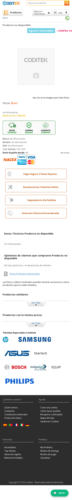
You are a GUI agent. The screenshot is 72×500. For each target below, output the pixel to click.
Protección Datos (12, 417)
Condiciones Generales (15, 414)
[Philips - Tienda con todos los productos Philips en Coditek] (19, 381)
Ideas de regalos (12, 454)
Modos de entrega (49, 450)
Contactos (9, 411)
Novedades (10, 447)
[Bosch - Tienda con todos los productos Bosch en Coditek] (15, 367)
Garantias (45, 457)
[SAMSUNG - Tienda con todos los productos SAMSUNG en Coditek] (34, 339)
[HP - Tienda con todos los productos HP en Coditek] (10, 339)
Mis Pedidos (46, 447)
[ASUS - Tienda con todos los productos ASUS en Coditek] (17, 353)
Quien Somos (11, 407)
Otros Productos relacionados (24, 273)
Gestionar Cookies (49, 421)
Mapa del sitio (47, 417)
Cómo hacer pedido (50, 411)
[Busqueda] (66, 3)
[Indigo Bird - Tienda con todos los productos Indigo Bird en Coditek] (38, 367)
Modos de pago (48, 454)
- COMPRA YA (50, 30)
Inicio (5, 17)
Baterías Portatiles (13, 457)
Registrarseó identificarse (39, 12)
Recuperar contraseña (51, 414)
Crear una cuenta (48, 407)
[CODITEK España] (12, 3)
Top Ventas (10, 450)
